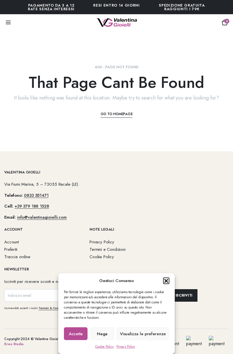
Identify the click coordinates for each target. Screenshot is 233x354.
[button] (166, 280)
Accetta (76, 334)
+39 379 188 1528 (31, 206)
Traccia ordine (17, 257)
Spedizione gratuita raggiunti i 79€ (182, 7)
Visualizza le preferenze (143, 334)
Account (11, 242)
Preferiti (10, 249)
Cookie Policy (104, 346)
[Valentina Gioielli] (116, 22)
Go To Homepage (117, 114)
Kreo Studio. (14, 344)
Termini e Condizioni (108, 249)
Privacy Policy (125, 346)
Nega (102, 334)
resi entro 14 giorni (116, 5)
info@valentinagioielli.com (42, 217)
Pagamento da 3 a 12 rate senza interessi (51, 7)
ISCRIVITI (184, 295)
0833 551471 (36, 195)
